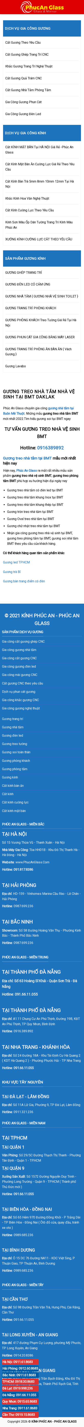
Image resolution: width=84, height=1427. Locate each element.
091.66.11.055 (24, 1068)
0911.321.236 (23, 1112)
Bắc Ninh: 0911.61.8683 (19, 1375)
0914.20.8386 (23, 1355)
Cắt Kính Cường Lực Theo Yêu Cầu (29, 210)
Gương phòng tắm (14, 769)
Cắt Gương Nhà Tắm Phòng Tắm (28, 90)
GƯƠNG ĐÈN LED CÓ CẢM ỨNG (27, 284)
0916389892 (50, 447)
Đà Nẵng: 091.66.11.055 (19, 1395)
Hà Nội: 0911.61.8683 (17, 1362)
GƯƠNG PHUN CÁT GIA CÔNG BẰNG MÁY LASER (40, 337)
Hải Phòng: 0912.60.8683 (20, 1368)
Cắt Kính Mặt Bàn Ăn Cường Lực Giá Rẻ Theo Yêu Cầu (39, 166)
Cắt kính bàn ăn (13, 786)
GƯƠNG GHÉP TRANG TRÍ (23, 273)
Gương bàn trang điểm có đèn (24, 581)
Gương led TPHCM (16, 562)
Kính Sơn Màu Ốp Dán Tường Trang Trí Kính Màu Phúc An (39, 224)
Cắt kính (7, 794)
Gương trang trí (12, 719)
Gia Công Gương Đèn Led (23, 114)
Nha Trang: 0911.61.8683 (20, 1408)
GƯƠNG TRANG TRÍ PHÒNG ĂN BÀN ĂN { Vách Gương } (38, 351)
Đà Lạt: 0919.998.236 (17, 1388)
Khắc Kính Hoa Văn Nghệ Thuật (27, 198)
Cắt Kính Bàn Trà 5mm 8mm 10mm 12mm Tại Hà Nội (39, 184)
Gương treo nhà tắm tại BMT (27, 458)
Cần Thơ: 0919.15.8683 (18, 1415)
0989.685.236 (23, 1235)
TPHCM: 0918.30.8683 (18, 1382)
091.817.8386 (23, 869)
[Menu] (5, 7)
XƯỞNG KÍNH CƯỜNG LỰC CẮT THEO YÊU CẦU (38, 239)
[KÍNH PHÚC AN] (42, 7)
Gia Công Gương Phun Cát (23, 102)
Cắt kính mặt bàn (14, 811)
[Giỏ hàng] (79, 7)
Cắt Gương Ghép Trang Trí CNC (27, 54)
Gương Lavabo (15, 366)
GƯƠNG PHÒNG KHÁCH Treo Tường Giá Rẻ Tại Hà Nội (40, 322)
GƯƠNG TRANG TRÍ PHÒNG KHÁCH (30, 308)
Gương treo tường (14, 744)
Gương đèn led (12, 735)
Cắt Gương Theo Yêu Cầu (23, 42)
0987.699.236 (23, 906)
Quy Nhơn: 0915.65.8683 (19, 1401)
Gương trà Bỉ (12, 572)
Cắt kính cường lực (15, 802)
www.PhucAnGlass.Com (32, 862)
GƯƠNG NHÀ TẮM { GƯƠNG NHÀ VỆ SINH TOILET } (41, 296)
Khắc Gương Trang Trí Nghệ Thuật (28, 66)
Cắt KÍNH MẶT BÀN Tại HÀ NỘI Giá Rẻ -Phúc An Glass (39, 149)
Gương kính (10, 777)
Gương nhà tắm (12, 727)
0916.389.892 (23, 1031)
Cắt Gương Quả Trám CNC (23, 78)
